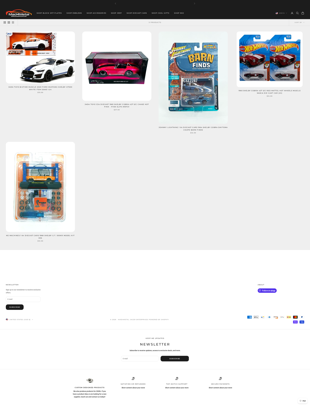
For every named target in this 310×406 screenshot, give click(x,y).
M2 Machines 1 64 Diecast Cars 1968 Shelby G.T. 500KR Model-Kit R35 (40, 237)
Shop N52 (179, 13)
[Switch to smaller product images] (9, 22)
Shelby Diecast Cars (27, 253)
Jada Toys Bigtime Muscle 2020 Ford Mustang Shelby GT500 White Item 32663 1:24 (40, 88)
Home (8, 253)
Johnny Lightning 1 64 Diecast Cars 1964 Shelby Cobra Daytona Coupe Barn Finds (193, 128)
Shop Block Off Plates (49, 13)
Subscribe (14, 307)
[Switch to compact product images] (13, 22)
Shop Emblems (74, 13)
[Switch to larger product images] (5, 22)
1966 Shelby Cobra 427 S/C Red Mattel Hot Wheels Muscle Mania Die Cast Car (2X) (270, 92)
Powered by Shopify (159, 319)
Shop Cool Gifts (160, 13)
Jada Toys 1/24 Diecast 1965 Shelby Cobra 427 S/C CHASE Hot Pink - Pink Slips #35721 (117, 105)
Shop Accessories (96, 13)
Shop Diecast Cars (137, 13)
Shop (15, 253)
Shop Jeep (116, 13)
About (261, 285)
